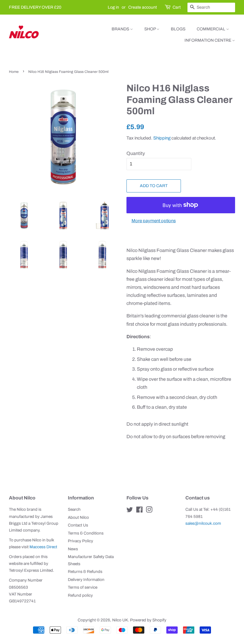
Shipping (162, 138)
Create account (142, 7)
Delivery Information (86, 579)
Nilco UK (120, 620)
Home (14, 72)
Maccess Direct (43, 547)
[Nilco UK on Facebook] (139, 511)
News (73, 549)
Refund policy (80, 595)
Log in (113, 7)
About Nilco (78, 517)
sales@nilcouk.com (203, 523)
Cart (177, 7)
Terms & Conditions (86, 533)
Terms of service (82, 587)
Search (74, 509)
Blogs (178, 29)
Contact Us (78, 525)
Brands (121, 29)
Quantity (135, 153)
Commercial (211, 29)
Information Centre (208, 40)
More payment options (154, 220)
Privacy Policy (80, 541)
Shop (150, 29)
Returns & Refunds (85, 571)
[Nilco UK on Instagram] (149, 511)
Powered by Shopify (148, 620)
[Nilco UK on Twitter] (129, 511)
